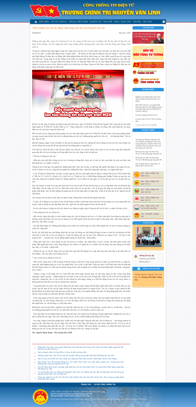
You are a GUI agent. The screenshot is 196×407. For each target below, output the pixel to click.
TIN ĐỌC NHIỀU (148, 130)
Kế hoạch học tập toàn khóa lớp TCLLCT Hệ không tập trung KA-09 (148, 155)
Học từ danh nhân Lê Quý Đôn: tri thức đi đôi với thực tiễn (62, 352)
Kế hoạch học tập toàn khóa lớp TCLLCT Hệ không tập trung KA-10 (148, 149)
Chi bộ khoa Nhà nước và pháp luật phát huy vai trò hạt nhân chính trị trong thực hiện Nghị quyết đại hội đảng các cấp (81, 368)
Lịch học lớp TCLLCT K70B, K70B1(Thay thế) (146, 122)
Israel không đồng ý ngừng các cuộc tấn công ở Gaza (148, 167)
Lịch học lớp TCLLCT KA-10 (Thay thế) (148, 116)
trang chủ (86, 384)
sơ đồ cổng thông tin (104, 384)
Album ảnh (148, 223)
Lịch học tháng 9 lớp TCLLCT (146, 111)
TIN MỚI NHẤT (148, 89)
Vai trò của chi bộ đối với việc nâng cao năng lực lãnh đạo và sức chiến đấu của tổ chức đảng (77, 359)
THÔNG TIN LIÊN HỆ (151, 269)
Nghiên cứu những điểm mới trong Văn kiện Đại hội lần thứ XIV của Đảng (147, 95)
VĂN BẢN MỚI (148, 28)
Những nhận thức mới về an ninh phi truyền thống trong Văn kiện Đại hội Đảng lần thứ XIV (76, 355)
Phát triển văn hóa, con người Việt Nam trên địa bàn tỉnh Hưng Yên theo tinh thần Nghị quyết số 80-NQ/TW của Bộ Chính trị (81, 348)
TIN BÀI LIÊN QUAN (42, 341)
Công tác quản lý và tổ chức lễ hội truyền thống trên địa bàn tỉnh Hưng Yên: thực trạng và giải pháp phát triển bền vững (81, 378)
